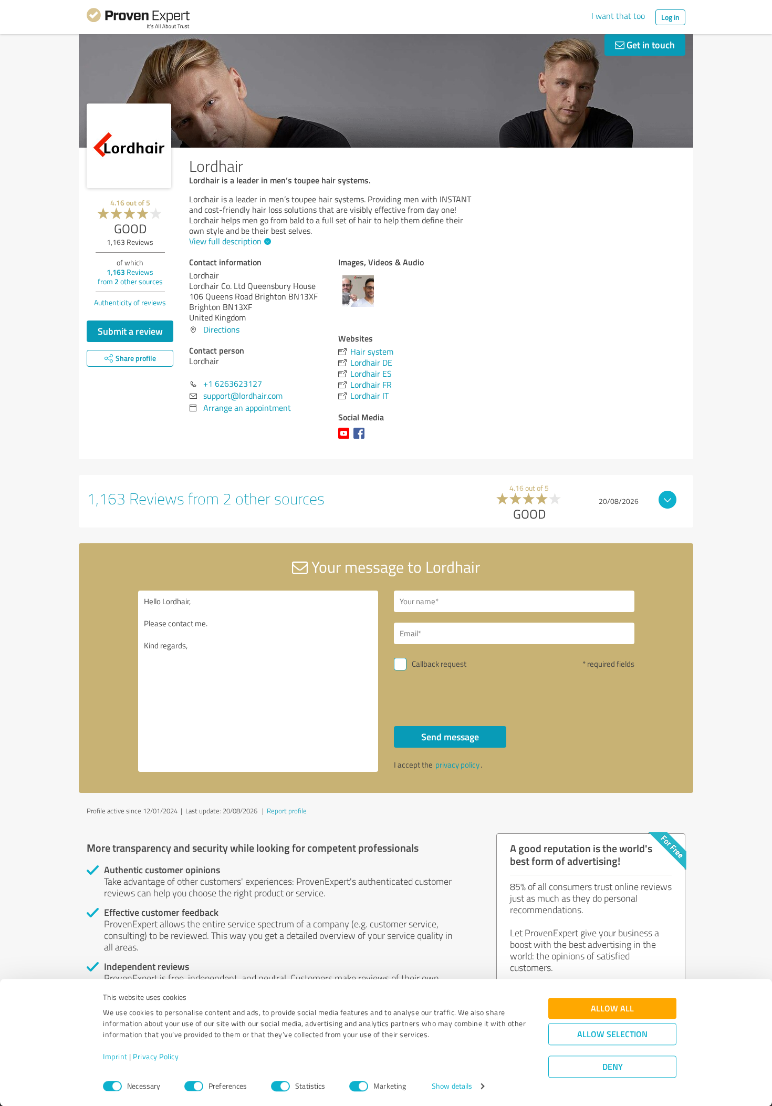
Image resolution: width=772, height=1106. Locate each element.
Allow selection (612, 1034)
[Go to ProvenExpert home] (138, 20)
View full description (225, 241)
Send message (450, 736)
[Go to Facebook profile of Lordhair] (361, 438)
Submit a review (130, 331)
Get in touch (649, 44)
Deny (612, 1067)
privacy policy (457, 764)
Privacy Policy (156, 1057)
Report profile (287, 810)
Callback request (439, 663)
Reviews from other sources (130, 276)
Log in (670, 17)
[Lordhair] (129, 146)
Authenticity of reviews (130, 302)
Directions (221, 329)
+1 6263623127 (232, 383)
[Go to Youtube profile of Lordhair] (345, 438)
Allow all (612, 1008)
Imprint (115, 1057)
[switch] (193, 1086)
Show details (452, 1086)
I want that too (618, 16)
